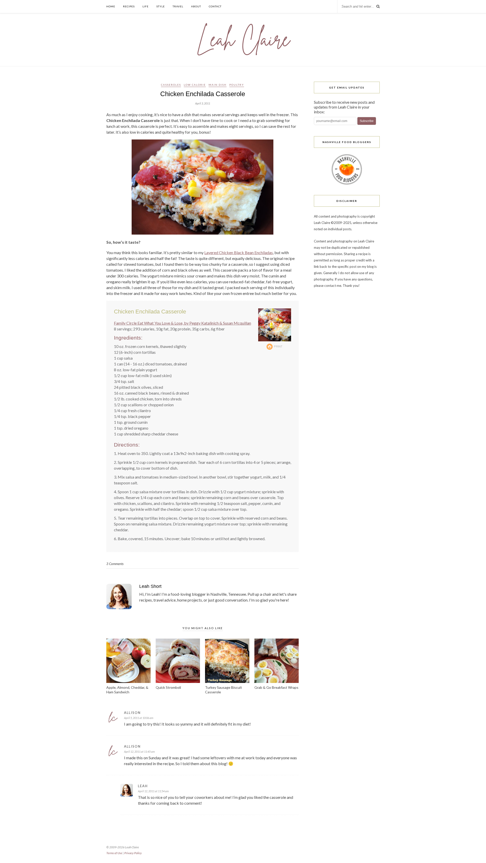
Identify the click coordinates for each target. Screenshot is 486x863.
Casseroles (171, 84)
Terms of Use (114, 853)
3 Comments (115, 564)
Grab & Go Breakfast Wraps (276, 687)
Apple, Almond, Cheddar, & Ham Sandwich (127, 689)
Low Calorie (195, 84)
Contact (215, 6)
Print (278, 346)
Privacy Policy (133, 853)
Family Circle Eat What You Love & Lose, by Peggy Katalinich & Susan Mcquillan (182, 323)
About (196, 6)
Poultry (236, 84)
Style (160, 6)
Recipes (129, 6)
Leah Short (150, 586)
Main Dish (218, 84)
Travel (178, 6)
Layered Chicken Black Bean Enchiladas (238, 252)
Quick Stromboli (168, 687)
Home (110, 6)
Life (146, 6)
